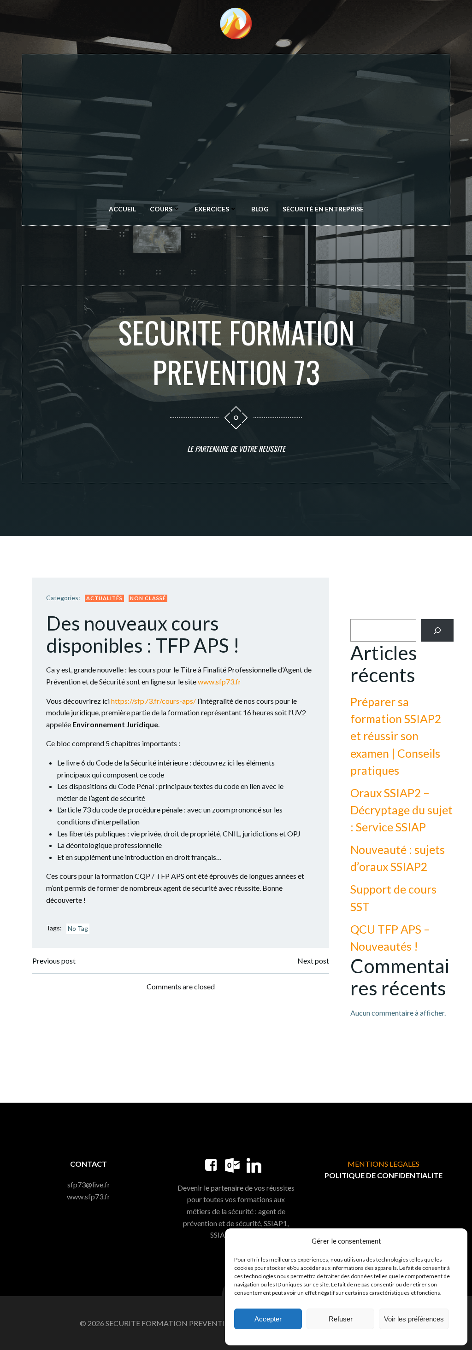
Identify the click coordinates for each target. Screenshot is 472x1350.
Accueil (122, 209)
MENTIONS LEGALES (383, 1163)
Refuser (341, 1319)
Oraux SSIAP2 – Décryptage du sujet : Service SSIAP (401, 810)
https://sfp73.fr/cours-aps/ (153, 700)
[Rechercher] (437, 630)
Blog (260, 209)
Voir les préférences (414, 1319)
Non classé (148, 598)
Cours (161, 209)
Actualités (104, 598)
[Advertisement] (236, 130)
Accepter (268, 1319)
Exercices (212, 209)
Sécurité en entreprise (323, 209)
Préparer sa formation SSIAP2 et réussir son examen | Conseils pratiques (395, 736)
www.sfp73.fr (219, 681)
